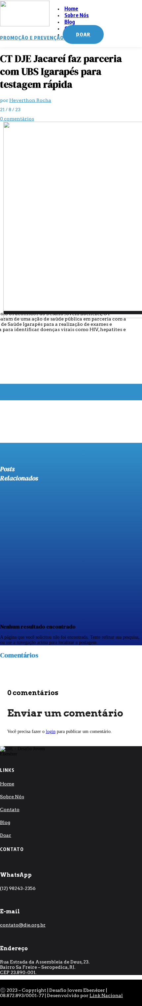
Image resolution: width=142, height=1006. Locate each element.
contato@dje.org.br (23, 925)
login (50, 731)
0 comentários (17, 118)
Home (7, 783)
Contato (9, 809)
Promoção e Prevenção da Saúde (45, 38)
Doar (5, 835)
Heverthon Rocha (30, 100)
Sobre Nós (76, 15)
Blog (5, 822)
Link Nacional (106, 995)
